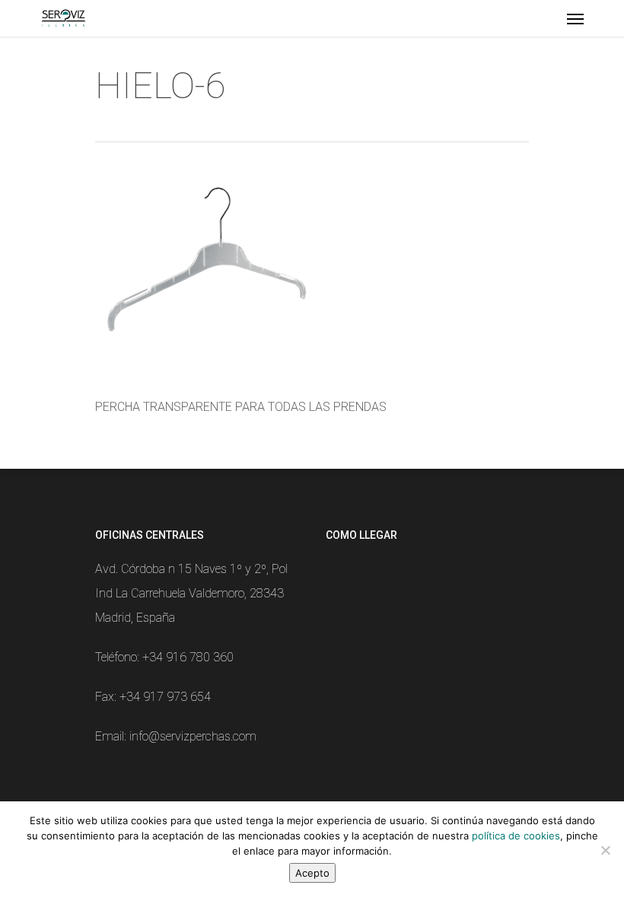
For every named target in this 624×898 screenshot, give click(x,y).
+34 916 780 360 (188, 657)
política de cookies (516, 836)
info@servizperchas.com (192, 736)
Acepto (312, 873)
